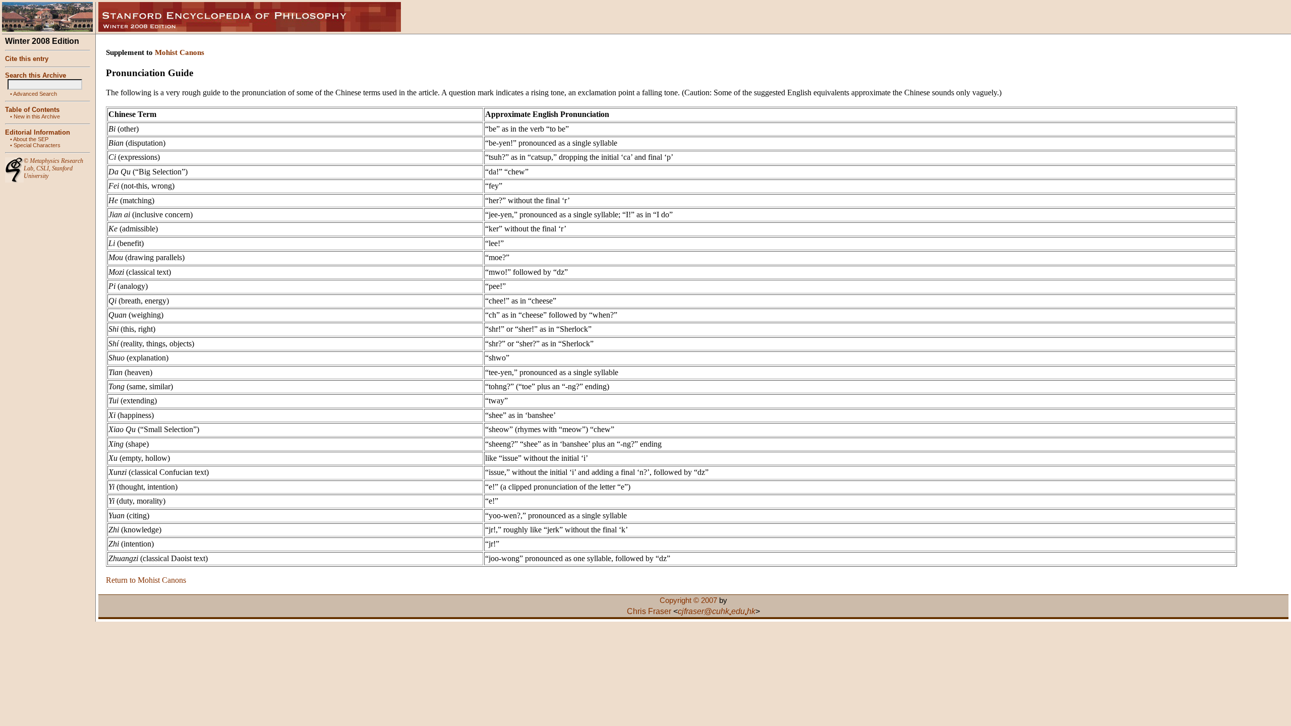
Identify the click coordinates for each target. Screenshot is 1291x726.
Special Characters (37, 145)
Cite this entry (26, 59)
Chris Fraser (649, 611)
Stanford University (48, 172)
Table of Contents (32, 109)
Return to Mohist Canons (146, 580)
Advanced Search (35, 94)
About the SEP (30, 139)
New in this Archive (37, 116)
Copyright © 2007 (688, 600)
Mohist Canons (179, 52)
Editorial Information (37, 132)
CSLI (42, 168)
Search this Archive (35, 75)
